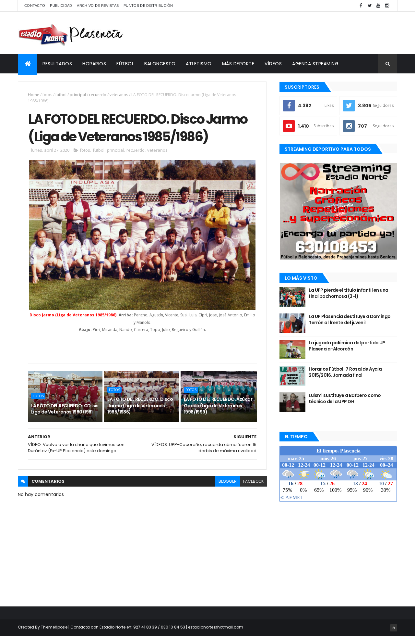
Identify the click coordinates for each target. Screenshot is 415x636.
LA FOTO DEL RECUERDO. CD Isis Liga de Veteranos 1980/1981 (65, 408)
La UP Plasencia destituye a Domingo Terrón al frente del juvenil (349, 319)
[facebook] (360, 5)
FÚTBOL (125, 63)
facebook (253, 481)
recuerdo (97, 94)
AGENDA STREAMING (315, 63)
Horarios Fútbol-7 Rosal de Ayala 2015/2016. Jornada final (345, 372)
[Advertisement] (279, 32)
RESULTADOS (57, 63)
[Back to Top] (393, 627)
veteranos (119, 94)
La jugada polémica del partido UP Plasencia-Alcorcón (347, 345)
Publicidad (61, 5)
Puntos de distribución (148, 5)
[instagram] (387, 5)
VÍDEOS (273, 63)
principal (78, 94)
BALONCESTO (159, 63)
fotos (47, 94)
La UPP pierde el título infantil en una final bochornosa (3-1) (348, 293)
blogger (228, 481)
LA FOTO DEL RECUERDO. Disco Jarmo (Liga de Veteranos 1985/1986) (140, 405)
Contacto (34, 5)
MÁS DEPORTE (238, 63)
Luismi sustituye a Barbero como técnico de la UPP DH (345, 398)
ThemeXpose (54, 627)
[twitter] (369, 5)
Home (33, 94)
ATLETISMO (199, 63)
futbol (60, 94)
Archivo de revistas (98, 5)
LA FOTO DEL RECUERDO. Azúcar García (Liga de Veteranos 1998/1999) (218, 405)
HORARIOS (94, 63)
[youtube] (378, 5)
